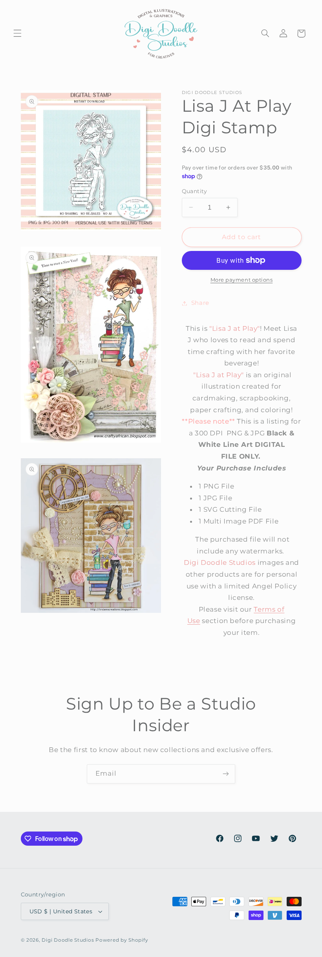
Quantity (194, 191)
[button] (17, 33)
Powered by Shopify (121, 940)
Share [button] (200, 302)
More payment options (241, 280)
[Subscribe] (226, 774)
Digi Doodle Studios (68, 940)
